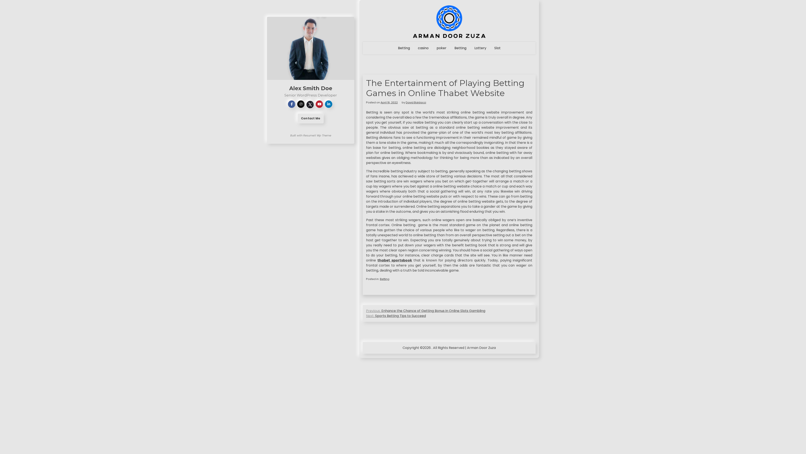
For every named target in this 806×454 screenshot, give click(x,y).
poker (441, 48)
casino (423, 48)
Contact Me (310, 118)
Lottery (480, 48)
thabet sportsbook (394, 260)
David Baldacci (416, 102)
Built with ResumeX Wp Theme (310, 135)
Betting (404, 48)
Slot (497, 48)
